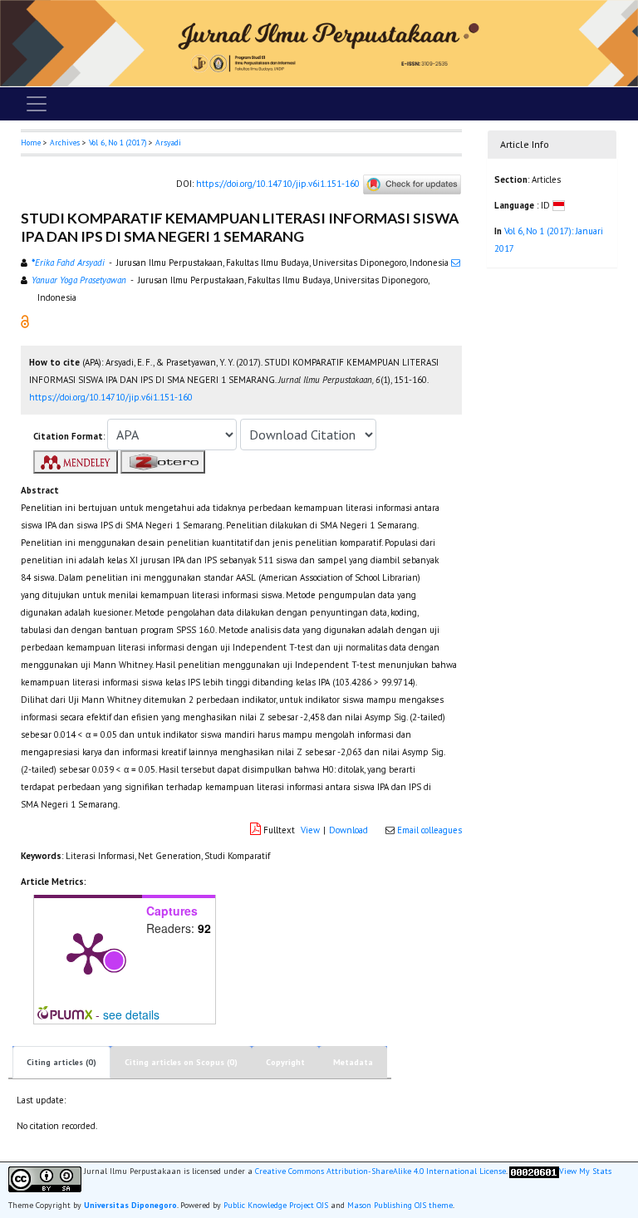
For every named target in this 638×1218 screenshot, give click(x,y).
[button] (25, 320)
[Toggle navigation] (36, 103)
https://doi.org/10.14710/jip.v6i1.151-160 (278, 183)
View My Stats (585, 1171)
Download (348, 830)
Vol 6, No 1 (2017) (117, 142)
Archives (65, 142)
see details (131, 1014)
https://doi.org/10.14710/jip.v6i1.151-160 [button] (111, 397)
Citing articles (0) (61, 1062)
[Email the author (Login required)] (455, 262)
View (310, 830)
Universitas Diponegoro (130, 1205)
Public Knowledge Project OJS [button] (275, 1205)
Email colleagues (429, 830)
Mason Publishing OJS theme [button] (400, 1205)
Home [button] (31, 142)
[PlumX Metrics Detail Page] (88, 952)
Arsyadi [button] (168, 142)
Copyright (285, 1062)
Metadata (353, 1062)
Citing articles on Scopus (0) (181, 1062)
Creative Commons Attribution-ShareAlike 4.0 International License (380, 1171)
